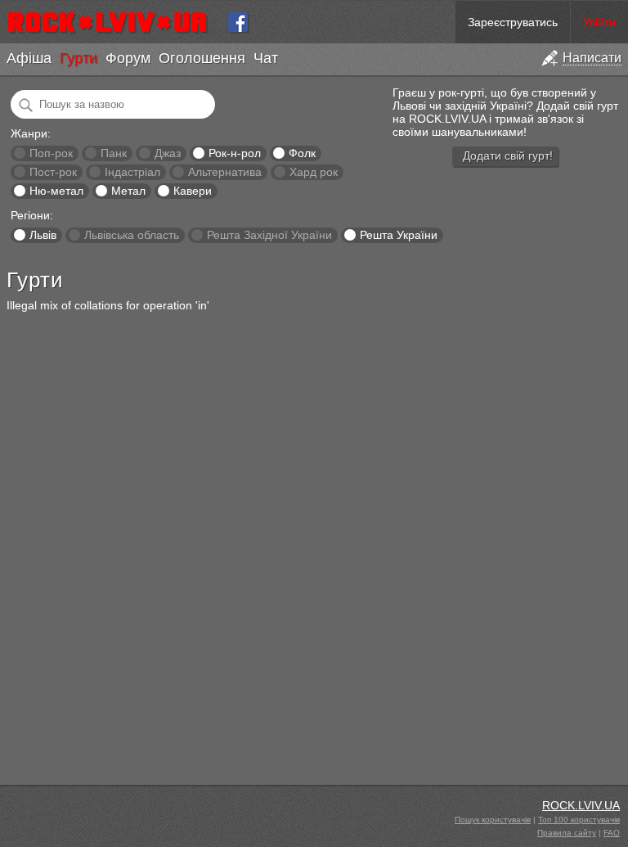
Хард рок (313, 171)
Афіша (29, 58)
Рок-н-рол (235, 153)
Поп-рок (51, 153)
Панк (114, 153)
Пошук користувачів (493, 819)
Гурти (78, 58)
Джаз (168, 153)
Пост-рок (53, 171)
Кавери (192, 190)
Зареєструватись (513, 22)
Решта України (398, 234)
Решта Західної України (269, 234)
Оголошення (202, 58)
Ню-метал (56, 190)
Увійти (599, 22)
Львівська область (131, 234)
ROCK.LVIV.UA (581, 805)
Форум (127, 58)
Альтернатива (225, 171)
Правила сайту (566, 832)
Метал (128, 190)
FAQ (611, 832)
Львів (42, 234)
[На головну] (114, 22)
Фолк (302, 153)
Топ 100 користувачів (579, 819)
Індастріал (132, 171)
